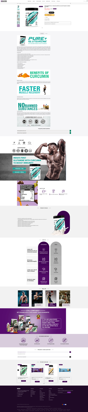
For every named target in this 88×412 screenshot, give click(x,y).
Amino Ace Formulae (54, 409)
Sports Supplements (33, 391)
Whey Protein (29, 1)
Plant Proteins (53, 1)
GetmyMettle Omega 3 (56, 377)
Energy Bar (20, 410)
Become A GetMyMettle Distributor (53, 395)
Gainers (34, 1)
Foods (44, 410)
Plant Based (54, 410)
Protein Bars (23, 410)
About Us (41, 391)
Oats (46, 410)
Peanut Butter (27, 410)
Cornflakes (49, 410)
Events (31, 396)
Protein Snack (41, 410)
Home (17, 3)
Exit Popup (20, 3)
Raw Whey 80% (55, 408)
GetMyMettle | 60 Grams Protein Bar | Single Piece (44, 377)
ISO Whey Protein (50, 408)
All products (32, 390)
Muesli (51, 410)
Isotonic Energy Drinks (31, 410)
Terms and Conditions (42, 395)
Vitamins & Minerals (60, 409)
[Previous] (18, 370)
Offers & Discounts (42, 397)
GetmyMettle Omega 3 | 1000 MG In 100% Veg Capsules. (17, 377)
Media (49, 396)
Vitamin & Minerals (38, 1)
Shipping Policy (41, 396)
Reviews (46, 33)
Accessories (68, 410)
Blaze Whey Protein (34, 408)
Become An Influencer (51, 397)
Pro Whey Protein (46, 408)
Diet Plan (50, 391)
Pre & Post (43, 1)
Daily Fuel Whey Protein (40, 408)
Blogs (31, 395)
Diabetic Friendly (37, 410)
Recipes (50, 390)
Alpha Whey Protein (29, 408)
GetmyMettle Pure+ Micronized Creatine (30, 377)
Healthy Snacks (48, 1)
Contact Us (41, 398)
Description (42, 33)
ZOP (49, 398)
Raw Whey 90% (59, 408)
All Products (58, 1)
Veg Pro (57, 410)
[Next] (69, 370)
